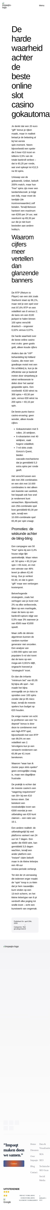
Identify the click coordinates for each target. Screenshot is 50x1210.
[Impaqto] (6, 3)
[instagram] (17, 1122)
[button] (7, 1195)
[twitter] (11, 1122)
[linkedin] (5, 1128)
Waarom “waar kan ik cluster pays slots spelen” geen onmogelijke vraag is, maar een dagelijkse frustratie (25, 771)
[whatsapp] (11, 1128)
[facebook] (5, 1122)
